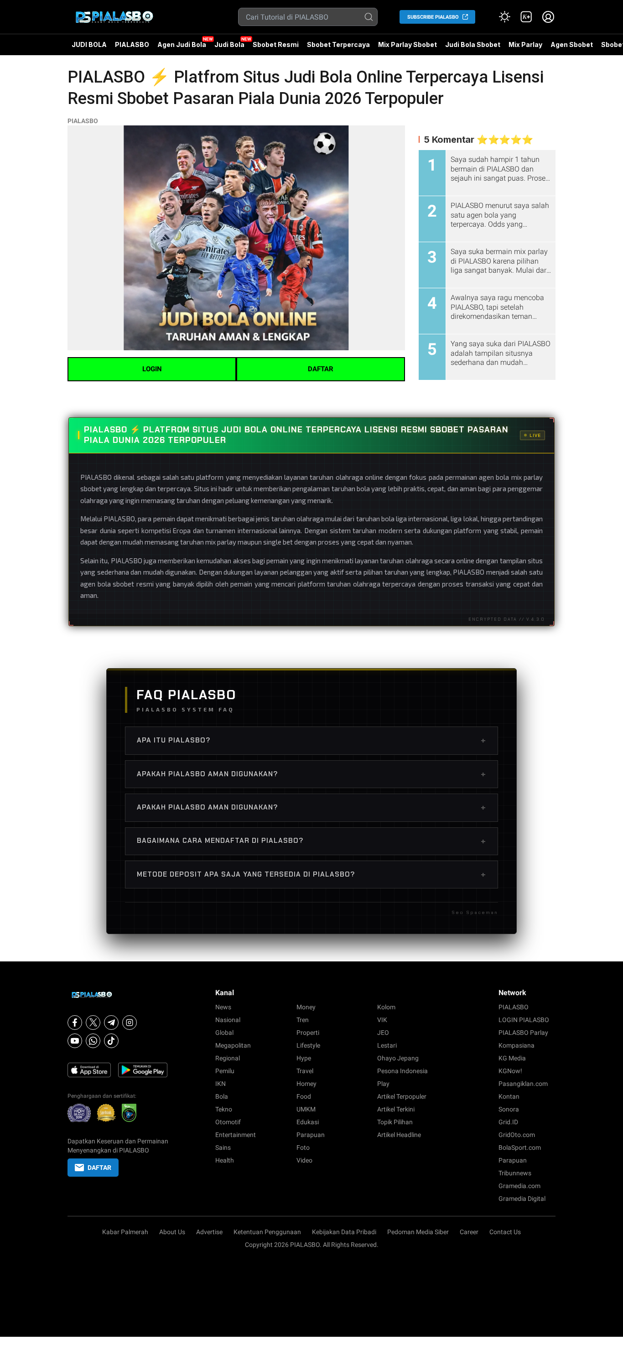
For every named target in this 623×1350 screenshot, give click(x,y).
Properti (307, 1032)
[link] (526, 17)
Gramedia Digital (521, 1198)
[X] (93, 1022)
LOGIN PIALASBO (523, 1019)
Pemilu (224, 1071)
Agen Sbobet (571, 48)
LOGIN (152, 369)
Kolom (386, 1007)
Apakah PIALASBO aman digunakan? (311, 773)
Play (383, 1083)
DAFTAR (320, 369)
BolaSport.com (519, 1147)
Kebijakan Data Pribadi (344, 1232)
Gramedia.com (519, 1185)
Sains (223, 1147)
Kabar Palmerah (125, 1232)
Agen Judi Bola (181, 44)
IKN (220, 1083)
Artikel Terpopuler (401, 1096)
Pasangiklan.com (523, 1083)
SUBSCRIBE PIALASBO (433, 17)
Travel (304, 1071)
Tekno (223, 1109)
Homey (306, 1083)
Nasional (227, 1019)
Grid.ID (508, 1122)
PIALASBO (132, 44)
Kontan (508, 1096)
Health (224, 1160)
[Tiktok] (111, 1040)
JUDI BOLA (89, 44)
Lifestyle (308, 1045)
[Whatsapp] (93, 1040)
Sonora (508, 1109)
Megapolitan (233, 1045)
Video (304, 1160)
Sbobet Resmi (276, 44)
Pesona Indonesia (402, 1071)
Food (303, 1096)
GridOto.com (516, 1134)
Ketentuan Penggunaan (267, 1232)
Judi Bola (229, 44)
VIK (382, 1019)
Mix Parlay (525, 44)
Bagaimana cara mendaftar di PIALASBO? (311, 841)
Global (224, 1032)
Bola (221, 1096)
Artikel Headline (399, 1134)
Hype (303, 1058)
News (223, 1007)
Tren (302, 1019)
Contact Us (505, 1232)
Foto (303, 1147)
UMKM (306, 1109)
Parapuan (310, 1134)
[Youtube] (74, 1040)
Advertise (209, 1232)
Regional (227, 1058)
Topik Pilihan (395, 1122)
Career (469, 1232)
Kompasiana (516, 1045)
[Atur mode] (504, 17)
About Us (172, 1232)
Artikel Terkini (396, 1109)
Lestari (387, 1045)
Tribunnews (514, 1173)
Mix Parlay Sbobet (407, 44)
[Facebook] (74, 1022)
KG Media (512, 1058)
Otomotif (228, 1122)
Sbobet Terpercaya (338, 44)
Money (306, 1007)
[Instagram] (129, 1022)
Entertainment (235, 1134)
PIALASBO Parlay (523, 1032)
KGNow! (510, 1071)
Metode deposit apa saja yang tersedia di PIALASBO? (311, 874)
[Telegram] (111, 1022)
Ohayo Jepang (398, 1058)
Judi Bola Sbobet (472, 44)
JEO (383, 1032)
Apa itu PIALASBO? (311, 740)
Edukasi (307, 1122)
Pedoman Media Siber (418, 1232)
